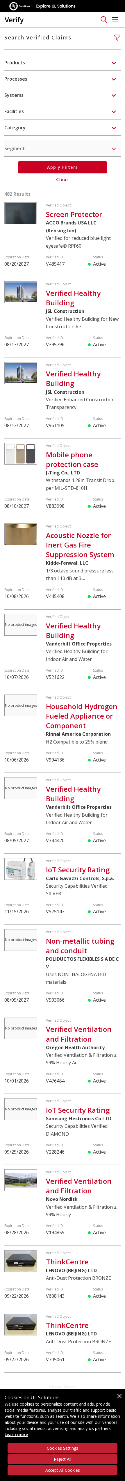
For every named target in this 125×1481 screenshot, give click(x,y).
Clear (62, 179)
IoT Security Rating (78, 869)
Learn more (16, 1434)
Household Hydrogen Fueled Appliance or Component (81, 715)
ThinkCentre (67, 1261)
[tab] (62, 62)
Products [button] (14, 62)
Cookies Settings (62, 1448)
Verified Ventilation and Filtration (79, 1033)
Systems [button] (14, 95)
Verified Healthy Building (73, 297)
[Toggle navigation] (104, 19)
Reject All (62, 1459)
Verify (14, 19)
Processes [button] (15, 79)
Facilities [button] (14, 111)
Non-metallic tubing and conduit (80, 945)
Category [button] (15, 127)
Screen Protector (74, 214)
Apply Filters (62, 167)
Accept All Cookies (62, 1470)
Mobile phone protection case (72, 459)
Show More (62, 1386)
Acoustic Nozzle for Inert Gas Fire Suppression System (80, 544)
